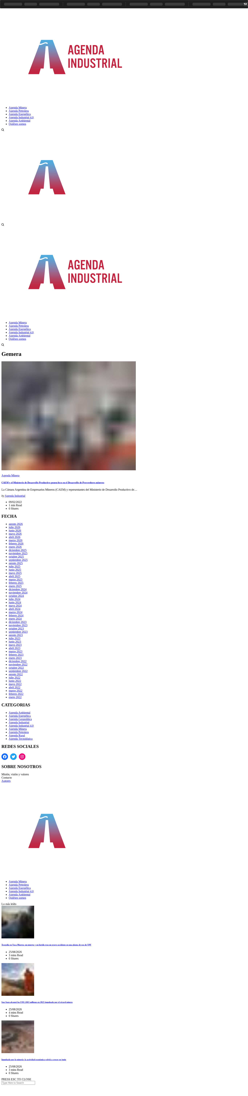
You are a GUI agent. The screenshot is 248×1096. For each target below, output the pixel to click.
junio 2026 (15, 530)
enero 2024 (15, 618)
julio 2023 (14, 638)
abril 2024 (14, 608)
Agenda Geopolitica (20, 719)
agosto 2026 (16, 523)
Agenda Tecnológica (20, 738)
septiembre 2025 (18, 559)
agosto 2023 (16, 635)
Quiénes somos (17, 897)
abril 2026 (14, 537)
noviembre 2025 (18, 553)
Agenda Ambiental (19, 712)
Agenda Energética (20, 715)
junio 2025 (15, 569)
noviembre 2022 (18, 664)
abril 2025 (14, 576)
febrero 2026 (16, 543)
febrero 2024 (16, 615)
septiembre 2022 (18, 671)
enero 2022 (15, 697)
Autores (6, 780)
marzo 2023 (15, 651)
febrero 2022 (16, 693)
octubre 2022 (16, 667)
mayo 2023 (15, 644)
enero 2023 (15, 657)
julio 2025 (14, 566)
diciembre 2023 (18, 622)
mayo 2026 (15, 533)
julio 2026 (14, 527)
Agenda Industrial (15, 495)
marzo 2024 (15, 612)
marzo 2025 (15, 579)
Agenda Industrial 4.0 (21, 725)
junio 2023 (15, 641)
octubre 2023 (16, 628)
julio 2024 (14, 599)
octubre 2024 (16, 595)
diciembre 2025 (18, 550)
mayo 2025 (15, 573)
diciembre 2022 (18, 661)
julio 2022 (14, 677)
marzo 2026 (15, 540)
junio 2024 (15, 602)
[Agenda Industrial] (80, 101)
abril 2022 (14, 687)
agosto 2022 (16, 674)
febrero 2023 (16, 654)
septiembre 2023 (18, 631)
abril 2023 (14, 648)
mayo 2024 (15, 605)
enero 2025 (15, 586)
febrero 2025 (16, 582)
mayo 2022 (15, 684)
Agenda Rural (17, 735)
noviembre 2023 (18, 625)
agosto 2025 (16, 563)
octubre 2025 (16, 556)
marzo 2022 (15, 690)
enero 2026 (15, 546)
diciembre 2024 (18, 589)
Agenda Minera (10, 475)
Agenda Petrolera (19, 732)
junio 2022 (15, 680)
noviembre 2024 (18, 592)
